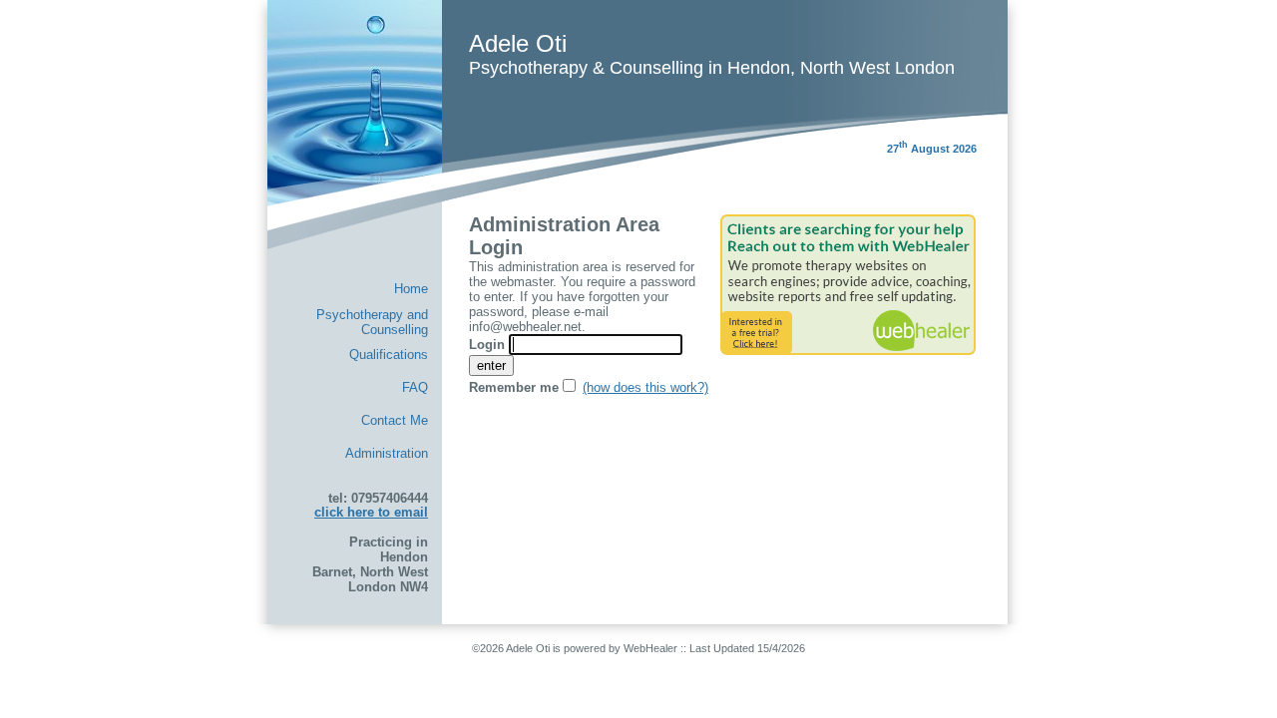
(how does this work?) (645, 387)
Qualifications (388, 354)
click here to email (371, 512)
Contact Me (394, 420)
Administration (386, 453)
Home (411, 288)
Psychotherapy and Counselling (372, 321)
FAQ (415, 387)
